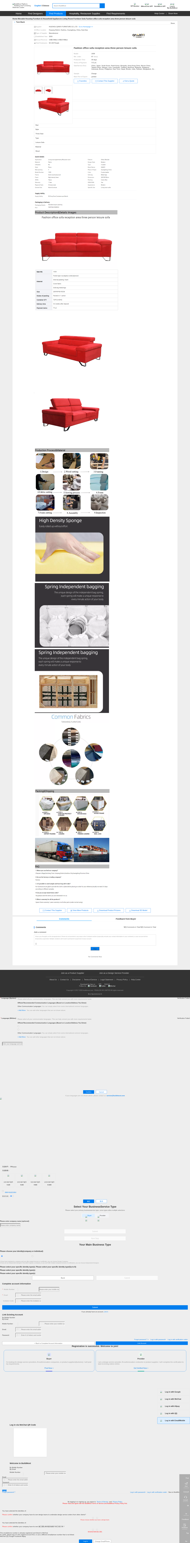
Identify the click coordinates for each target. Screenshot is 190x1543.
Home (19, 13)
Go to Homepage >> (86, 27)
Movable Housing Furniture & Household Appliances (40, 19)
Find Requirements (116, 13)
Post (95, 949)
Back (63, 1278)
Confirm (88, 1092)
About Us (53, 980)
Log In (4, 1490)
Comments (64, 919)
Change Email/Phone (102, 1541)
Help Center (159, 13)
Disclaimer (76, 980)
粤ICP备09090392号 (95, 994)
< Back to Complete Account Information (48, 1343)
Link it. (106, 1312)
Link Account (141, 1343)
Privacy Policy (122, 980)
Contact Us (64, 980)
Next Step (95, 1238)
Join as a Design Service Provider (114, 973)
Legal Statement (106, 980)
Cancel (101, 1092)
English (38, 6)
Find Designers (35, 13)
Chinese (45, 6)
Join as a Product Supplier (72, 973)
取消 (101, 1201)
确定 (88, 1201)
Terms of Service (90, 980)
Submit (95, 1231)
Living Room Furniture (71, 19)
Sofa (83, 19)
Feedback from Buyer (126, 919)
